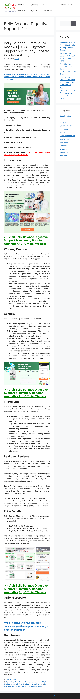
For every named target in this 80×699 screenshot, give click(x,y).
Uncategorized (65, 149)
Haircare (63, 132)
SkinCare (21, 5)
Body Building (33, 5)
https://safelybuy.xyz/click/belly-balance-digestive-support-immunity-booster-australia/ (26, 626)
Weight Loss (34, 11)
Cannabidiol (64, 119)
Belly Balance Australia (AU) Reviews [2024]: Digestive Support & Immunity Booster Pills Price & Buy (26, 49)
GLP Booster (65, 129)
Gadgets (63, 123)
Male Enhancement (65, 5)
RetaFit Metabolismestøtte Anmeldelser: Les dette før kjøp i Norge (67, 93)
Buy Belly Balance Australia (33, 686)
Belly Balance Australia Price (13, 684)
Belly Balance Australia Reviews (33, 684)
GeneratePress (53, 696)
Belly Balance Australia (13, 682)
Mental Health (65, 139)
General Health (47, 5)
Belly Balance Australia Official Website (34, 682)
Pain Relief (22, 11)
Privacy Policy (47, 11)
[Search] (73, 23)
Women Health (65, 156)
